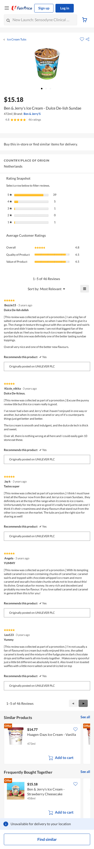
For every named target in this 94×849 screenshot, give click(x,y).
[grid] (47, 744)
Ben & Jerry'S (32, 114)
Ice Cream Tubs (16, 39)
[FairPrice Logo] (22, 8)
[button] (87, 39)
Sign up (43, 8)
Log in (64, 8)
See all (85, 717)
